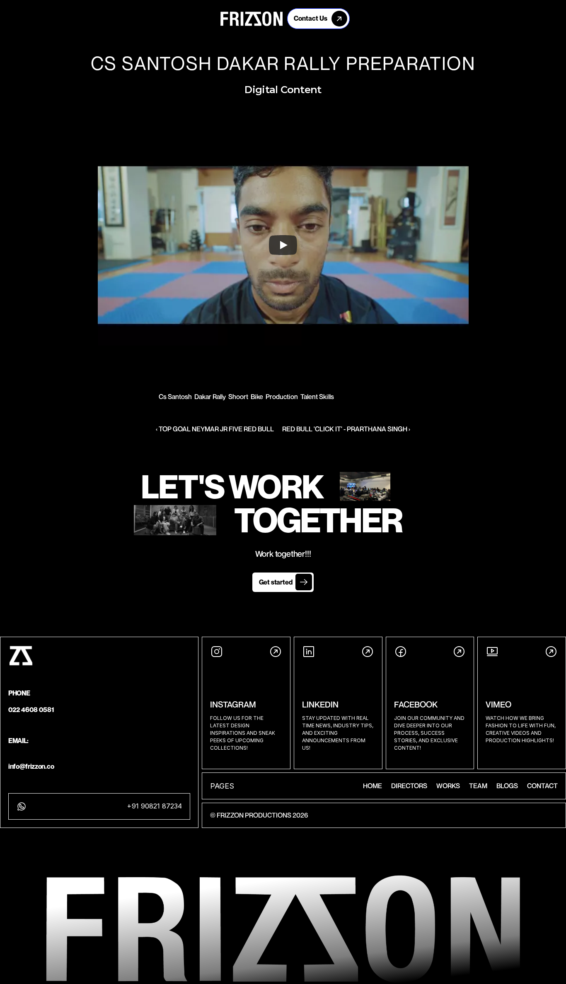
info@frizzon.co (31, 766)
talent (309, 396)
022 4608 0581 (31, 709)
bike (257, 396)
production (282, 396)
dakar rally (210, 396)
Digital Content (282, 90)
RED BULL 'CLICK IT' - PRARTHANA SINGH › (346, 429)
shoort (238, 396)
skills (326, 396)
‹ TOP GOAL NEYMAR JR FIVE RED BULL (215, 429)
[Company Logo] (251, 18)
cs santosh (175, 396)
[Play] (283, 245)
